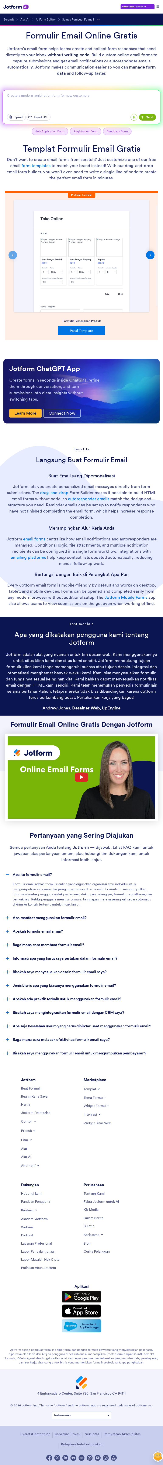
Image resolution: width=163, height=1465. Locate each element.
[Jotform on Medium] (73, 1458)
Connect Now (62, 413)
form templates (36, 165)
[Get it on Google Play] (81, 1297)
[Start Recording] (134, 117)
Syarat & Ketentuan (35, 1434)
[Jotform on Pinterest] (90, 1458)
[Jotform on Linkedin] (65, 1458)
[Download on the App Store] (81, 1311)
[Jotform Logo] (16, 7)
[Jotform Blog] (81, 1458)
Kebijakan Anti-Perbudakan (81, 1444)
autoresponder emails (88, 499)
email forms (34, 539)
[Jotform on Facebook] (49, 1458)
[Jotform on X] (57, 1458)
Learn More (25, 413)
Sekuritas (92, 1434)
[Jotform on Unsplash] (114, 1458)
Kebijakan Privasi (67, 1434)
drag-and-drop (54, 492)
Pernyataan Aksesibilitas (122, 1434)
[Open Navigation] (158, 6)
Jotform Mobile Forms (125, 597)
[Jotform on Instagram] (106, 1458)
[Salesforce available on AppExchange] (81, 1325)
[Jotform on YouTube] (98, 1458)
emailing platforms (28, 557)
